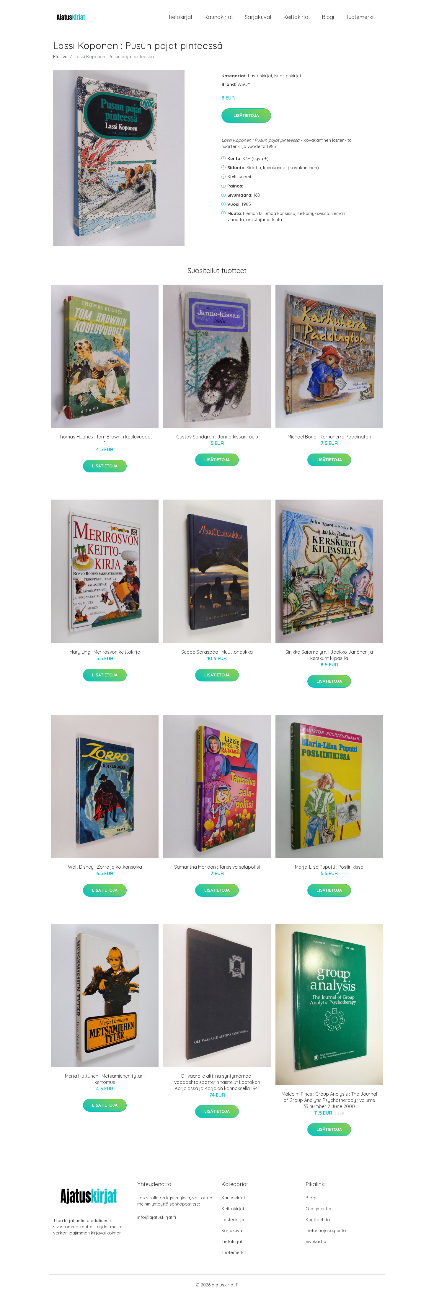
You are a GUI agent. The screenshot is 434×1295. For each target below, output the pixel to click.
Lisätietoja (246, 115)
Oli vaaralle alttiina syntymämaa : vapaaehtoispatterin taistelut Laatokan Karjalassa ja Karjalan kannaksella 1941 (217, 1082)
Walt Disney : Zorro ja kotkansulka (105, 867)
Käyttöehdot (319, 1219)
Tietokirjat (180, 17)
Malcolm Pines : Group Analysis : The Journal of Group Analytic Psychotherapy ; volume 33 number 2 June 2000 (329, 1100)
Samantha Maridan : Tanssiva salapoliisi (217, 867)
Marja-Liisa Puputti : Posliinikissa (329, 867)
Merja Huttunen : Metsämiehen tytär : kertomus (105, 1079)
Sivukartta (316, 1241)
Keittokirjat (296, 17)
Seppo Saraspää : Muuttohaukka (217, 652)
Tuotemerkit (360, 17)
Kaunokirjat (218, 17)
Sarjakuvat (258, 17)
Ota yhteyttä (318, 1208)
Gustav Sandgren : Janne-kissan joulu (217, 437)
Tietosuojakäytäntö (326, 1230)
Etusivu (60, 56)
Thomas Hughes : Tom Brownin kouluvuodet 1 (105, 440)
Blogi (328, 17)
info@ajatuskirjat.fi (156, 1217)
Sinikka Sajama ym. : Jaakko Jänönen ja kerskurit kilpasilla (329, 655)
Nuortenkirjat (287, 76)
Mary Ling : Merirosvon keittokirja (104, 652)
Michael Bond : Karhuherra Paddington (329, 437)
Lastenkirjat (260, 76)
